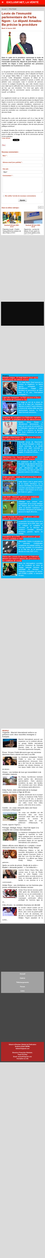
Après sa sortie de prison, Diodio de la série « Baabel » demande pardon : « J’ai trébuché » (20, 866)
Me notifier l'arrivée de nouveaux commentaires (20, 196)
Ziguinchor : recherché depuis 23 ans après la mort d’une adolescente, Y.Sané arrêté (32, 231)
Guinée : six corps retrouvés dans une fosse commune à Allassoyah (19, 809)
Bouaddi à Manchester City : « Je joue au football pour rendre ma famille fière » (21, 438)
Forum (22, 986)
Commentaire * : (8, 175)
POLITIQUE (12, 9)
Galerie (22, 978)
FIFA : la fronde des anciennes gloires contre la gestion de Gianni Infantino (20, 518)
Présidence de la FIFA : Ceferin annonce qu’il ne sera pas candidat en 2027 (21, 538)
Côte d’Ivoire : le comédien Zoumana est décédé (21, 905)
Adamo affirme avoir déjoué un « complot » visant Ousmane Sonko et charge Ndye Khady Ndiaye (21, 847)
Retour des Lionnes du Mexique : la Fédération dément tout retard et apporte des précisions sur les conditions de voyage (21, 559)
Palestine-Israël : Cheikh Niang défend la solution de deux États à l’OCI (12, 231)
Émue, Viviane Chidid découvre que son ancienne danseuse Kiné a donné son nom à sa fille (21, 753)
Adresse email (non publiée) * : (13, 162)
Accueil (4, 9)
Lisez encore (6, 138)
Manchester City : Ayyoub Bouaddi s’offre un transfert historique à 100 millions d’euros (19, 458)
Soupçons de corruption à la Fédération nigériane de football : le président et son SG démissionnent (21, 418)
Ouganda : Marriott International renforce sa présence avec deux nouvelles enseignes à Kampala (19, 735)
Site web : (6, 169)
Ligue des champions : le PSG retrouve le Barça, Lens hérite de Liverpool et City (21, 399)
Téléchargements (22, 982)
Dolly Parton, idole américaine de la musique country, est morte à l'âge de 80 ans (19, 791)
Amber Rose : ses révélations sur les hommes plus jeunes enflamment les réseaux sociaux (22, 886)
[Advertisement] (16, 269)
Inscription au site (22, 1058)
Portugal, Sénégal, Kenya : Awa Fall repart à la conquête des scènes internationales (20, 829)
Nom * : (5, 155)
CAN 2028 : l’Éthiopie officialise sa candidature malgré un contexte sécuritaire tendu (20, 498)
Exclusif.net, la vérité (22, 2)
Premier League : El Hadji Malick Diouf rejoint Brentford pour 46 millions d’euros (20, 379)
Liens (22, 991)
